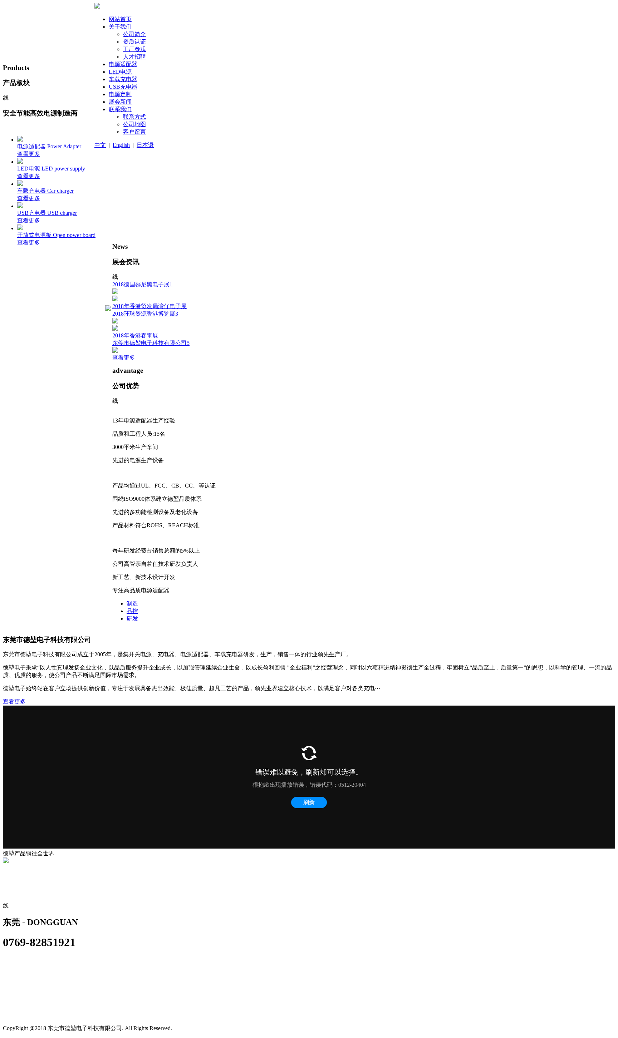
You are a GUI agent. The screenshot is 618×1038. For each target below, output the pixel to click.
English (121, 145)
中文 (100, 145)
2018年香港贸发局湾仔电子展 (149, 306)
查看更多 (123, 358)
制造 (132, 603)
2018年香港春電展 (135, 335)
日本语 (145, 145)
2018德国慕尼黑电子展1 (142, 284)
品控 (132, 611)
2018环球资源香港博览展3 (145, 314)
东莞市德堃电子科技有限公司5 (151, 343)
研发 (132, 619)
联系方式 (16, 890)
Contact (14, 875)
